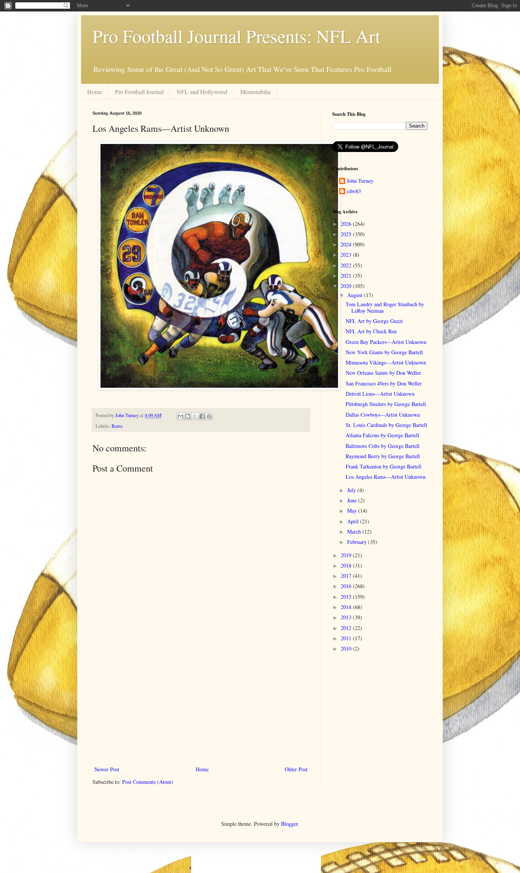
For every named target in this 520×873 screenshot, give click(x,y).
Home (94, 92)
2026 (347, 223)
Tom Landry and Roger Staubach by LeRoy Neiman (385, 307)
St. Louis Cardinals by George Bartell (386, 425)
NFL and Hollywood (202, 92)
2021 (347, 275)
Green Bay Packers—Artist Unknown (386, 341)
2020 (347, 285)
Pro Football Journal (139, 92)
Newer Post (106, 769)
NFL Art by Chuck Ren (371, 331)
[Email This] (180, 416)
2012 (347, 628)
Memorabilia (255, 92)
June (352, 500)
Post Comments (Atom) (147, 781)
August (355, 295)
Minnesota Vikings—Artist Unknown (386, 362)
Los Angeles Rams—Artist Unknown (386, 476)
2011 (347, 638)
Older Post (296, 769)
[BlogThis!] (187, 416)
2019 (347, 555)
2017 (347, 575)
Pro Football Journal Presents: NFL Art (236, 36)
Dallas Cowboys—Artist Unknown (383, 414)
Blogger (289, 823)
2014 (347, 607)
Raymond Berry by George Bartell (383, 456)
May (352, 510)
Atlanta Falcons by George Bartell (382, 435)
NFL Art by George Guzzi (374, 321)
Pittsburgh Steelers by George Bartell (386, 404)
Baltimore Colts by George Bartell (383, 445)
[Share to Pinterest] (209, 416)
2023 (347, 254)
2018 (347, 565)
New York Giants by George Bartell (384, 352)
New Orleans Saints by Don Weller (383, 372)
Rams (117, 426)
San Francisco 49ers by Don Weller (384, 383)
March (354, 531)
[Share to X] (195, 416)
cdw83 (354, 191)
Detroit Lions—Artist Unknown (380, 393)
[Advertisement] (201, 701)
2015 (347, 596)
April (353, 521)
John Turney (360, 181)
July (352, 490)
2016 (347, 586)
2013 (347, 617)
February (357, 541)
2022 (347, 265)
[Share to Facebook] (202, 416)
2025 (347, 234)
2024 (347, 244)
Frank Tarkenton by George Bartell (383, 466)
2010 (347, 648)
